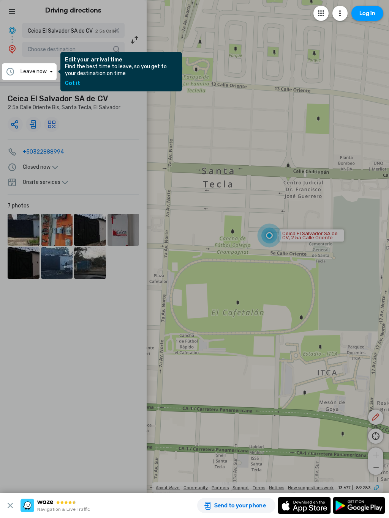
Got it (72, 83)
